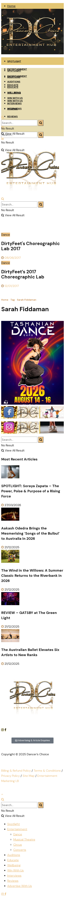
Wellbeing (14, 865)
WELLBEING (14, 92)
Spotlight (13, 824)
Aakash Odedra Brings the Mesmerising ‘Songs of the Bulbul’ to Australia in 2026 (30, 533)
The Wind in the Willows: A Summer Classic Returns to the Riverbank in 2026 (32, 575)
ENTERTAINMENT (17, 76)
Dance (5, 235)
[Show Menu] (2, 139)
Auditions (13, 855)
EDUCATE (12, 87)
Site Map (29, 776)
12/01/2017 (11, 286)
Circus (17, 845)
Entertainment (17, 829)
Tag (12, 299)
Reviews (12, 881)
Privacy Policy (10, 776)
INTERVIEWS (14, 103)
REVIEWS (12, 116)
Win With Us (15, 870)
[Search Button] (40, 135)
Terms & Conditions (47, 771)
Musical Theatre (24, 839)
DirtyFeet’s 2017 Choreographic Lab (22, 274)
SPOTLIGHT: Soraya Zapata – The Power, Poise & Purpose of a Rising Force (30, 491)
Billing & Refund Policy (16, 771)
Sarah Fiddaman (26, 299)
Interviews (14, 876)
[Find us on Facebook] (5, 730)
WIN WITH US (15, 98)
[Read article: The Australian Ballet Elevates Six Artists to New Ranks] (32, 636)
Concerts (19, 850)
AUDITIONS (13, 81)
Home (11, 6)
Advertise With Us (19, 886)
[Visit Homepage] (30, 53)
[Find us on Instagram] (3, 730)
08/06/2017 (12, 258)
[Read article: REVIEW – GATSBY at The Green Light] (32, 599)
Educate (13, 860)
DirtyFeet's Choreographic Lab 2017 (30, 246)
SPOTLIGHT (14, 61)
